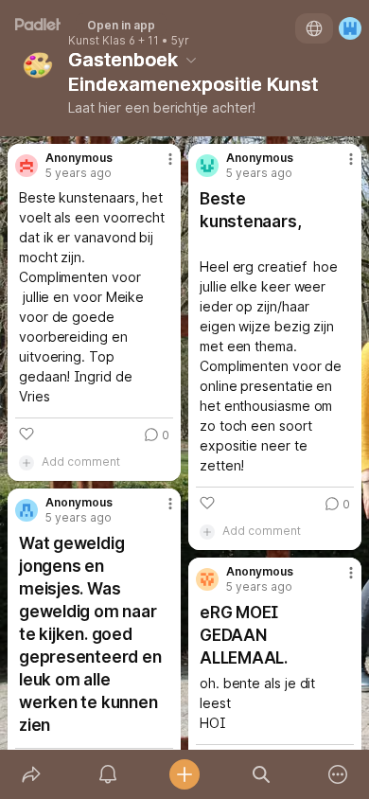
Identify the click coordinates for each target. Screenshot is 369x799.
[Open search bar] (262, 774)
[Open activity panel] (107, 774)
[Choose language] (314, 28)
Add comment (81, 461)
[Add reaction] (26, 433)
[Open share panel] (31, 774)
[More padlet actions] (338, 774)
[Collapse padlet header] (191, 59)
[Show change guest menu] (350, 28)
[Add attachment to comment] (26, 462)
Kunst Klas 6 (101, 40)
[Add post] (184, 774)
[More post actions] (158, 166)
